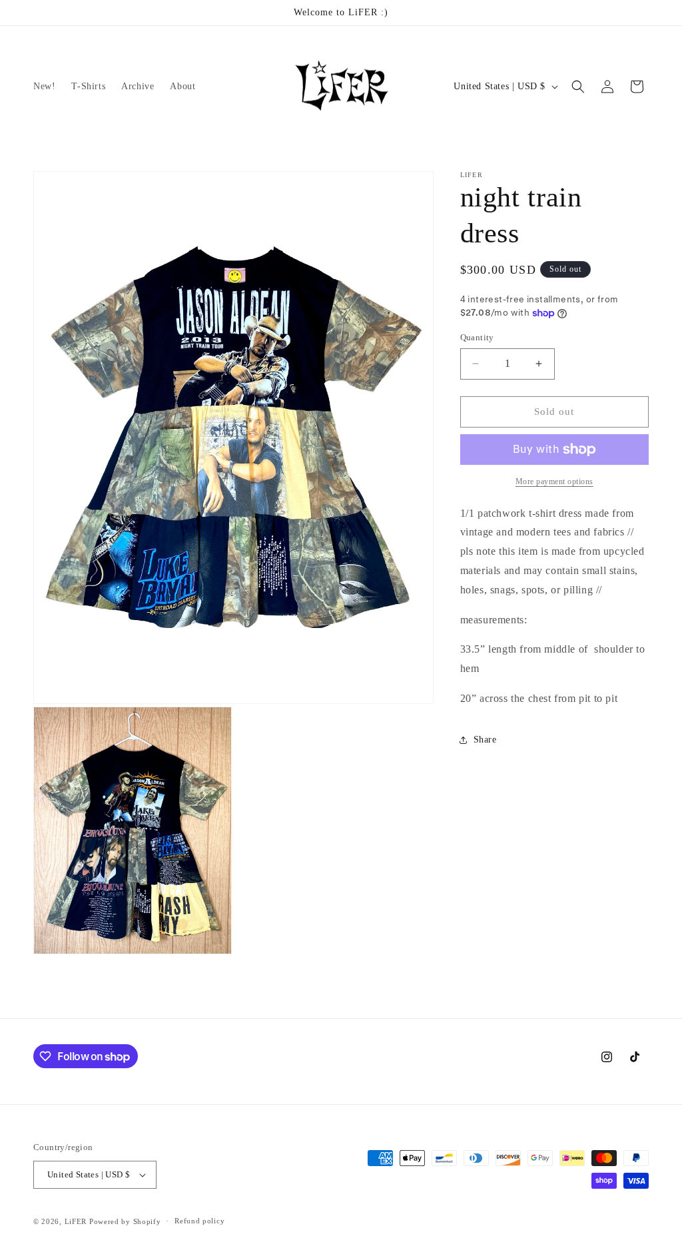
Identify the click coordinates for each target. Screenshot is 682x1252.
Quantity (477, 337)
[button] (578, 86)
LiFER (77, 1221)
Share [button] (485, 740)
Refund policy (199, 1221)
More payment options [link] (554, 481)
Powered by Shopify (125, 1221)
